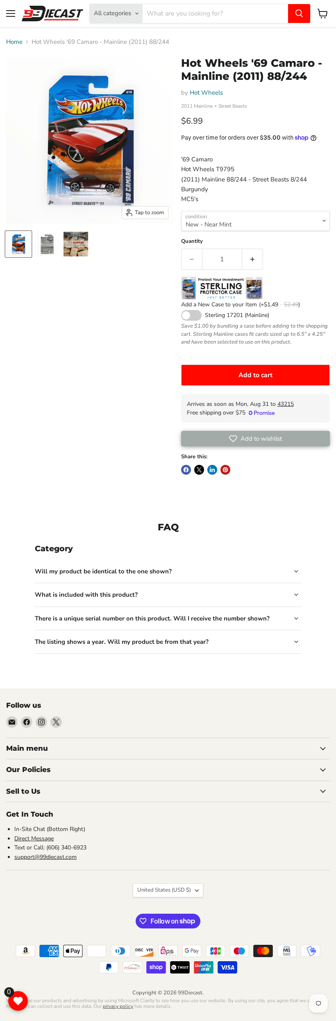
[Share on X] (199, 470)
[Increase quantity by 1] (252, 259)
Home (14, 41)
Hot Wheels (206, 92)
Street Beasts (232, 106)
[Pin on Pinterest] (225, 470)
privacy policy (118, 1006)
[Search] (299, 13)
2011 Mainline (197, 106)
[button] (255, 438)
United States (164, 890)
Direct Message (34, 838)
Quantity (192, 241)
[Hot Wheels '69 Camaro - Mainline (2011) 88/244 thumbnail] (18, 244)
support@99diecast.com (45, 857)
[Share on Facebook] (186, 470)
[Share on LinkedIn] (212, 470)
